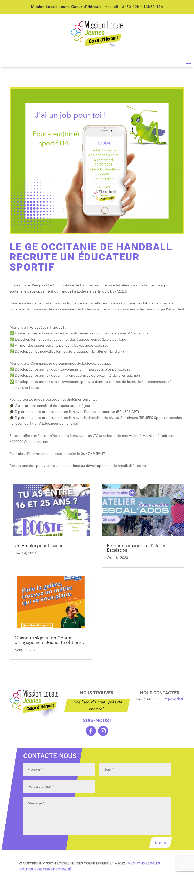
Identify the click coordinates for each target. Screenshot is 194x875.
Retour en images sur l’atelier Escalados (136, 548)
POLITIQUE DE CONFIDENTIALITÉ (45, 869)
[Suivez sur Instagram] (103, 731)
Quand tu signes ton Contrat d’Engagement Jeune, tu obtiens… (50, 640)
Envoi (160, 842)
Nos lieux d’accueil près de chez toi (98, 705)
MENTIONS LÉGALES (144, 863)
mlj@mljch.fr (173, 699)
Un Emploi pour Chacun (39, 545)
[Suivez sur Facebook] (91, 731)
